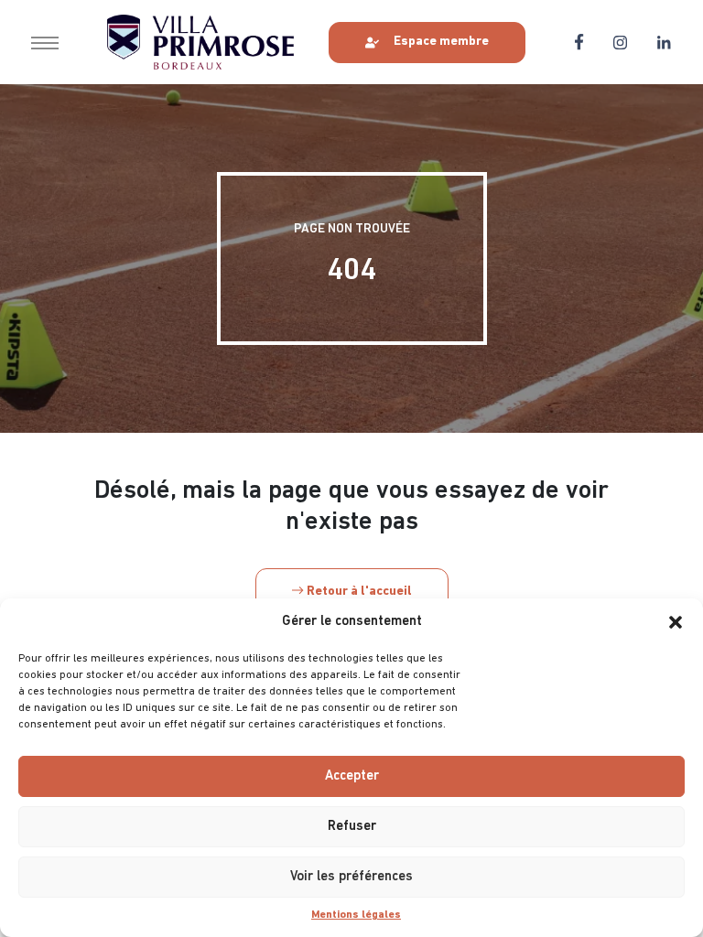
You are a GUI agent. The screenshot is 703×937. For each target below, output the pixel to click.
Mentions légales (356, 915)
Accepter (352, 776)
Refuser (352, 827)
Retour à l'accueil (358, 591)
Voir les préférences (351, 877)
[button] (675, 622)
